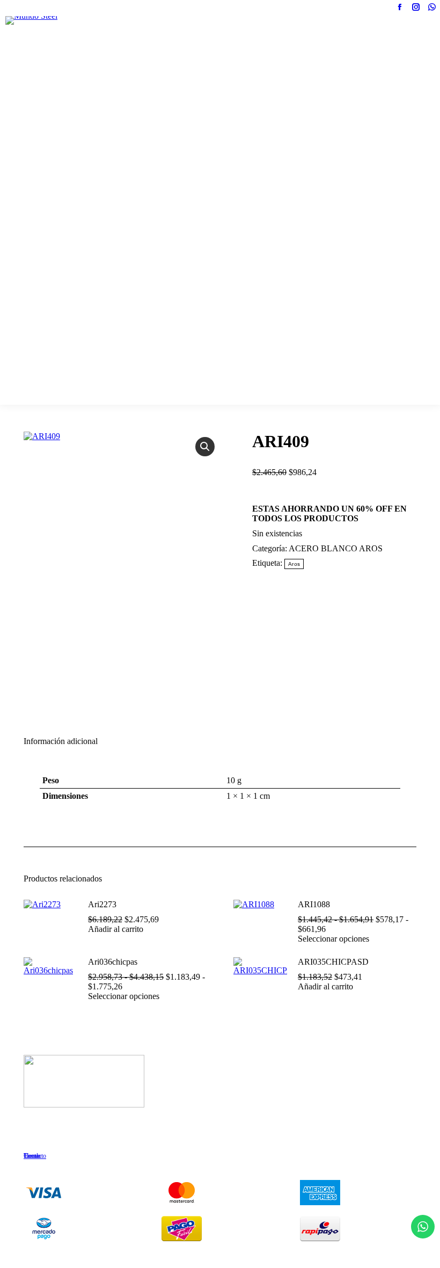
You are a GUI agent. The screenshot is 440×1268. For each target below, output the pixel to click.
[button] (205, 446)
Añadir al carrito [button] (115, 929)
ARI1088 (314, 904)
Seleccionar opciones (333, 938)
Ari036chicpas (112, 961)
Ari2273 (102, 904)
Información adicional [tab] (61, 741)
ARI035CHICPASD (333, 961)
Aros (294, 564)
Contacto (35, 1156)
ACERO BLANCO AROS (336, 548)
